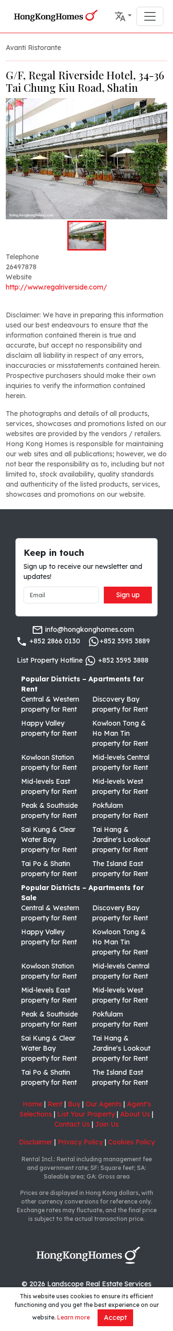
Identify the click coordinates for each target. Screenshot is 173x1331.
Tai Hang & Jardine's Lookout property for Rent (121, 839)
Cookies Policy (131, 1142)
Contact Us (72, 1124)
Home (32, 1104)
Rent (55, 1104)
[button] (123, 16)
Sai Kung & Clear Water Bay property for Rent (49, 839)
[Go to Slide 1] (86, 236)
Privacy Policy (80, 1142)
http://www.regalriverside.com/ (56, 287)
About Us (135, 1114)
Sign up (128, 594)
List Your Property (86, 1114)
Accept (115, 1317)
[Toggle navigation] (149, 16)
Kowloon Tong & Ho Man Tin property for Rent (120, 733)
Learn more (73, 1317)
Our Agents (104, 1104)
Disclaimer (35, 1142)
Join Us (107, 1124)
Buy (74, 1104)
